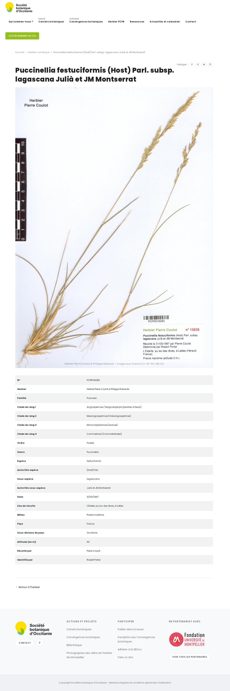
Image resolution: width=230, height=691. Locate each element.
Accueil (19, 52)
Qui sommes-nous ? (21, 21)
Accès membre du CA (22, 35)
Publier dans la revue (131, 629)
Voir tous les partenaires (189, 656)
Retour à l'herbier (29, 587)
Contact (190, 21)
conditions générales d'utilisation (151, 682)
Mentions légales (119, 682)
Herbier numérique (39, 52)
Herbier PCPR (116, 21)
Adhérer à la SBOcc (130, 649)
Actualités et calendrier (165, 21)
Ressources (137, 21)
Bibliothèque (74, 645)
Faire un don (125, 657)
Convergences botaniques (86, 20)
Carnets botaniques (51, 20)
